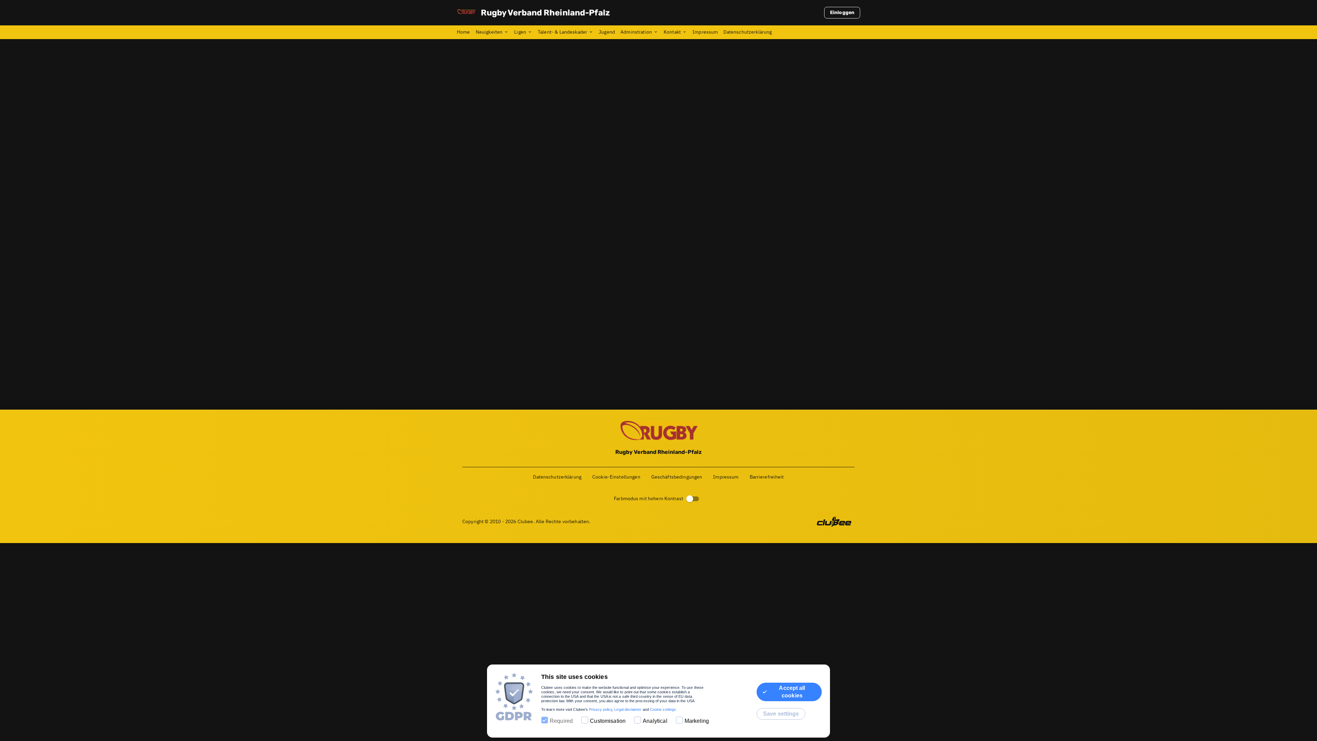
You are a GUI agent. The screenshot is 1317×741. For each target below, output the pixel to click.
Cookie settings (663, 709)
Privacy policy (600, 709)
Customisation (608, 721)
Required (561, 721)
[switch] (689, 498)
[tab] (466, 32)
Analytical (655, 721)
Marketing (697, 721)
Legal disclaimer (627, 709)
